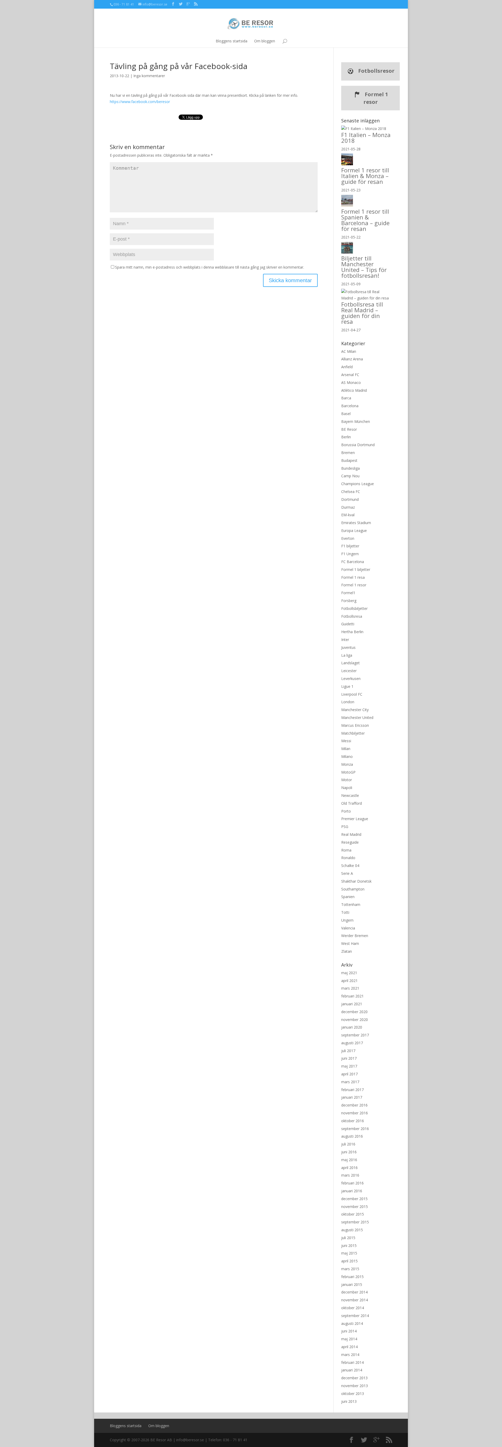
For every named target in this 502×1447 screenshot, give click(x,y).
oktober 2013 (352, 1393)
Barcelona (349, 405)
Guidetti (347, 623)
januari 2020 (351, 1027)
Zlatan (346, 951)
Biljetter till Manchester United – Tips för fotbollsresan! (364, 266)
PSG (344, 826)
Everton (347, 538)
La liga (346, 655)
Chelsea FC (350, 491)
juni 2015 (349, 1245)
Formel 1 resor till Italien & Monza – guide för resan (365, 175)
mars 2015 (350, 1268)
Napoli (346, 787)
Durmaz (348, 507)
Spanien (348, 896)
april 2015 (349, 1260)
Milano (347, 756)
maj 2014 (349, 1338)
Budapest (349, 460)
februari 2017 (352, 1089)
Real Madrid (351, 834)
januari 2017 (351, 1097)
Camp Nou (350, 475)
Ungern (347, 920)
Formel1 (348, 592)
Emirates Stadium (356, 522)
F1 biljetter (350, 545)
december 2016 (354, 1105)
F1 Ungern (350, 553)
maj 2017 (349, 1066)
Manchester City (355, 709)
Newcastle (350, 795)
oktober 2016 (352, 1120)
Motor (346, 779)
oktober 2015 (352, 1214)
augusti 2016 (352, 1136)
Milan (345, 748)
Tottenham (350, 904)
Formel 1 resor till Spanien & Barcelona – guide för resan (365, 219)
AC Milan (348, 351)
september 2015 (355, 1221)
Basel (346, 413)
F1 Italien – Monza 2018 (366, 137)
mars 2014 (350, 1354)
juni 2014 (349, 1331)
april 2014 (349, 1346)
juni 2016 (349, 1151)
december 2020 (354, 1011)
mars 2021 (350, 988)
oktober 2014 (352, 1307)
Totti (345, 912)
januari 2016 (351, 1190)
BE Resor (349, 429)
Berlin (346, 436)
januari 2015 (351, 1284)
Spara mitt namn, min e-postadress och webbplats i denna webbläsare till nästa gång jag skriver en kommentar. (209, 267)
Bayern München (355, 421)
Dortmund (350, 499)
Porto (346, 811)
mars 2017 (350, 1081)
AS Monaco (351, 382)
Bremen (348, 452)
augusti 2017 (352, 1042)
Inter (345, 639)
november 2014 (354, 1299)
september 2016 (355, 1128)
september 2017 (355, 1034)
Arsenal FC (350, 374)
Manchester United (357, 717)
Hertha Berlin (352, 631)
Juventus (348, 647)
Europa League (354, 530)
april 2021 (349, 980)
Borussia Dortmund (358, 444)
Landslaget (350, 662)
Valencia (348, 928)
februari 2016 (352, 1183)
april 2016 (349, 1167)
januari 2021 (351, 1003)
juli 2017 (348, 1050)
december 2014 (354, 1292)
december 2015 (354, 1198)
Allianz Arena (352, 358)
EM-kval (348, 514)
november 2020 (354, 1019)
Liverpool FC (351, 694)
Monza (347, 764)
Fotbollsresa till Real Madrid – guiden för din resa (362, 312)
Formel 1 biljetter (355, 569)
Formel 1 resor (375, 98)
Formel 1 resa (353, 577)
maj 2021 (349, 972)
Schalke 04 (350, 865)
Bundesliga (350, 468)
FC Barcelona (352, 561)
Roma (346, 850)
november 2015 (354, 1206)
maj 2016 (349, 1159)
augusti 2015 (352, 1229)
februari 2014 (352, 1362)
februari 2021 (352, 996)
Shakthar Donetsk (356, 881)
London (347, 701)
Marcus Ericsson (355, 725)
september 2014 (355, 1315)
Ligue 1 (347, 686)
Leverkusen (351, 678)
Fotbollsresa (351, 616)
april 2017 (349, 1073)
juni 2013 (349, 1401)
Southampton (352, 889)
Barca (346, 397)
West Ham (350, 943)
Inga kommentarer (149, 75)
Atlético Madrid (354, 390)
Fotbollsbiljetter (354, 608)
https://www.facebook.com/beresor (140, 101)
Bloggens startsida (231, 40)
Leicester (349, 670)
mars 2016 (350, 1175)
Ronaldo (348, 857)
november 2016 (354, 1112)
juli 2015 (348, 1237)
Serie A (347, 873)
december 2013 (354, 1377)
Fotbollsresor (376, 70)
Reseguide (350, 842)
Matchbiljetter (353, 733)
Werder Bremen (354, 935)
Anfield (347, 366)
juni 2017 (349, 1058)
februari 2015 (352, 1276)
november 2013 (354, 1385)
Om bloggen (264, 40)
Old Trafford (351, 803)
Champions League (357, 483)
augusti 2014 (352, 1323)
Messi (346, 740)
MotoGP (348, 772)
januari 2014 (351, 1369)
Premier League (354, 818)
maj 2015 (349, 1253)
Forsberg (348, 600)
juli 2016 (348, 1144)
